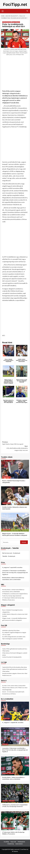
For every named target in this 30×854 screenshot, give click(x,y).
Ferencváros (11, 773)
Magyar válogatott (15, 22)
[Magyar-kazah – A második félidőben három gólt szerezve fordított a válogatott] (15, 522)
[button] (2, 11)
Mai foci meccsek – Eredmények (11, 553)
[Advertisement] (15, 73)
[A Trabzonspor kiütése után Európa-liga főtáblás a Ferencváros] (15, 820)
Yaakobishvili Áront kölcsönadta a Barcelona (14, 667)
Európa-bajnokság (6, 22)
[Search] (27, 11)
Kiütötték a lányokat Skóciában (11, 630)
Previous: (12, 443)
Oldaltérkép (10, 843)
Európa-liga (5, 744)
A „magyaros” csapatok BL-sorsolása (12, 567)
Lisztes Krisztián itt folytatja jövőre (12, 657)
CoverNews (23, 849)
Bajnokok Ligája (6, 718)
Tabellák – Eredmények (8, 556)
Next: (17, 448)
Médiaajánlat (21, 841)
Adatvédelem (19, 843)
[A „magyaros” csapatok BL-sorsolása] (15, 711)
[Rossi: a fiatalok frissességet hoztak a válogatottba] (15, 469)
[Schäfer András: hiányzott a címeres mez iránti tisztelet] (15, 495)
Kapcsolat (13, 841)
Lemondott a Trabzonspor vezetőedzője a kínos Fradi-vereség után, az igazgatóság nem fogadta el (15, 572)
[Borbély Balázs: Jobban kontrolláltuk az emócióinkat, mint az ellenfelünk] (15, 765)
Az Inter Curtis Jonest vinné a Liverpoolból (13, 685)
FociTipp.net (15, 4)
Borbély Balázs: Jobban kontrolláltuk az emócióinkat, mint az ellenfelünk (13, 578)
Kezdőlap (6, 841)
